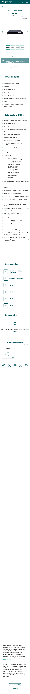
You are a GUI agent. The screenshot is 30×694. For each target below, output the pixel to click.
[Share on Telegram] (20, 365)
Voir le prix (15, 57)
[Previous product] (2, 32)
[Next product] (28, 32)
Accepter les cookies (15, 681)
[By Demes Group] (7, 2)
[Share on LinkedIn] (9, 365)
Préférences (15, 688)
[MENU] (27, 2)
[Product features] (20, 115)
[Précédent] (25, 344)
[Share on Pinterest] (15, 365)
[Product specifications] (23, 115)
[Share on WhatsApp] (26, 365)
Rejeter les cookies (15, 684)
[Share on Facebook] (4, 365)
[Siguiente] (27, 344)
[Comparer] (13, 357)
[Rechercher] (23, 2)
